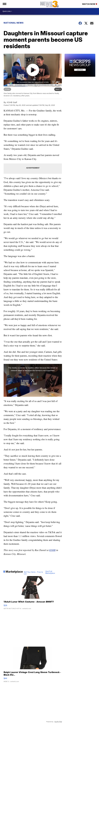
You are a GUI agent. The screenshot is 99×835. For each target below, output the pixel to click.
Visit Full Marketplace (50, 572)
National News (14, 22)
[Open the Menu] (4, 4)
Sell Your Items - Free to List (33, 573)
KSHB (52, 550)
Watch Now (89, 4)
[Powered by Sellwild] (58, 722)
